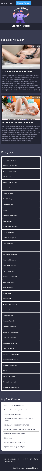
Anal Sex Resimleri (9, 310)
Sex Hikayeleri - (19, 468)
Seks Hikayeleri (8, 282)
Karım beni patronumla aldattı (14, 434)
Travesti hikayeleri (9, 382)
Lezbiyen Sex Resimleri (11, 332)
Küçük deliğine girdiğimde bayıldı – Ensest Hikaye (18, 419)
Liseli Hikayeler (8, 243)
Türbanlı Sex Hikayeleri (11, 387)
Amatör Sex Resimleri (10, 304)
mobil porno (7, 249)
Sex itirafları (7, 293)
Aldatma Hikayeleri (9, 160)
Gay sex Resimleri (9, 321)
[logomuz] (21, 15)
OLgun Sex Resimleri (10, 343)
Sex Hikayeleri (8, 288)
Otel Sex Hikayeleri (9, 265)
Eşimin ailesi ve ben (10, 438)
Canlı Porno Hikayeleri (10, 182)
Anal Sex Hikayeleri (9, 171)
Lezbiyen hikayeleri (9, 238)
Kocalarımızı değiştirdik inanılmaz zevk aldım (19, 429)
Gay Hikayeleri (8, 204)
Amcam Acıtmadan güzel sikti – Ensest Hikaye (20, 410)
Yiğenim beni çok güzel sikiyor (14, 447)
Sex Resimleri (7, 299)
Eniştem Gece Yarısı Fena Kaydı (15, 442)
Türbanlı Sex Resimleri (10, 365)
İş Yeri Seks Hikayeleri (10, 227)
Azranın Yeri (7, 177)
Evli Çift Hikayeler (9, 199)
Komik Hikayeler (8, 232)
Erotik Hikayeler (8, 193)
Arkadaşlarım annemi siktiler (14, 405)
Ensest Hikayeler (8, 188)
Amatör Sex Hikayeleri (10, 166)
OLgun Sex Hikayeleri (10, 254)
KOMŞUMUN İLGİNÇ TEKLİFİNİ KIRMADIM (17, 425)
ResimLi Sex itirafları (10, 276)
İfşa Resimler (7, 221)
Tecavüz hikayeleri (9, 376)
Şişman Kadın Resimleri (11, 354)
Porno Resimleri (8, 349)
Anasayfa (6, 3)
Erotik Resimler (8, 315)
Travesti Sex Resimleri (10, 360)
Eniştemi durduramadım (12, 414)
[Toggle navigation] (38, 3)
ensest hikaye (32, 468)
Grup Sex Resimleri (9, 326)
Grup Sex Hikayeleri (10, 215)
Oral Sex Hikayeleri (9, 260)
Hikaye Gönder (23, 3)
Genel (5, 210)
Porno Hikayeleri (9, 271)
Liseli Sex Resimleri (9, 337)
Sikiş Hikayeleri (8, 371)
